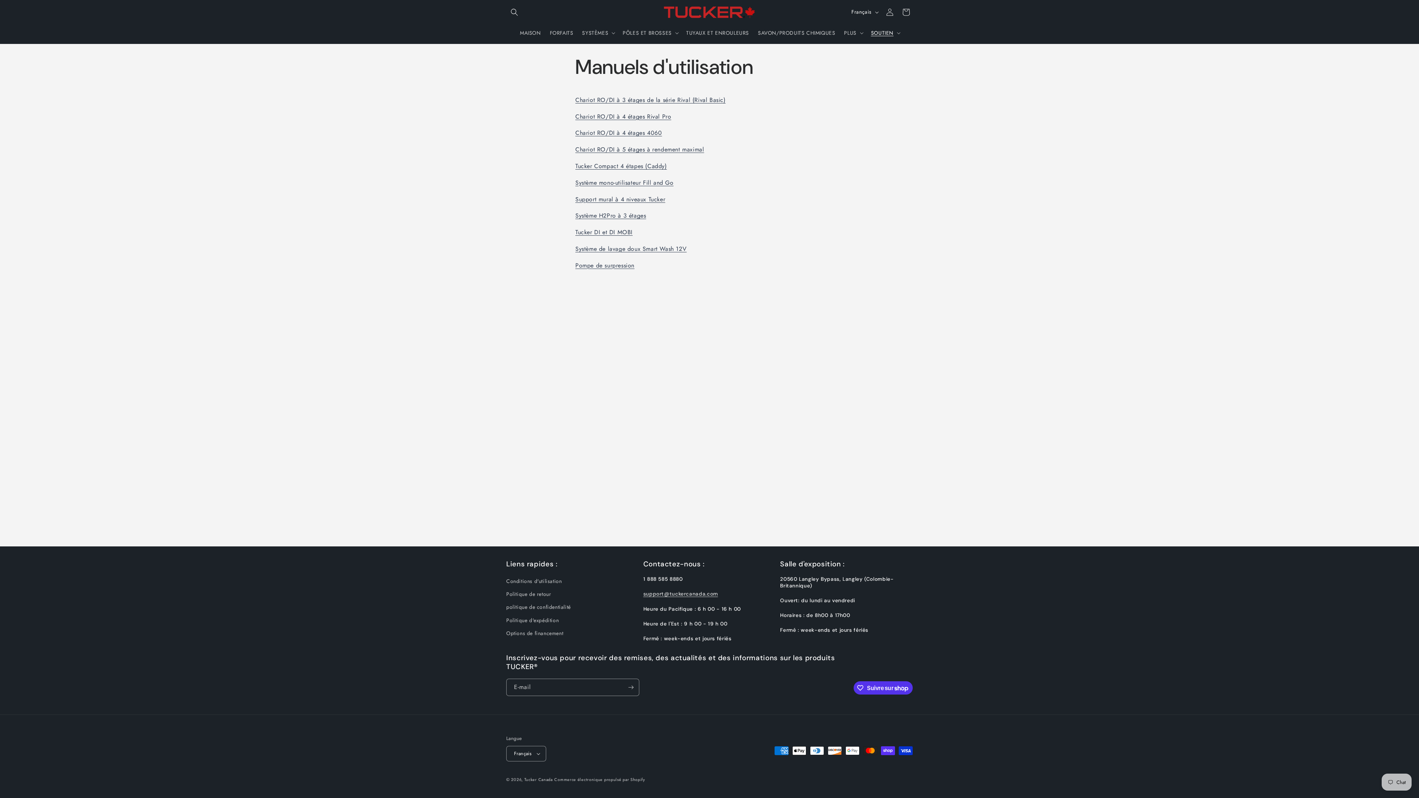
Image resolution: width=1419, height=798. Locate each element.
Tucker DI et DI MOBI (604, 232)
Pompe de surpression (604, 265)
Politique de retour (528, 594)
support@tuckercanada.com (680, 594)
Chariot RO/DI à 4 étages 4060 (618, 133)
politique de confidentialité (538, 607)
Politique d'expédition (532, 620)
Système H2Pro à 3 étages (610, 215)
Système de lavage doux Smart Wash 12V (631, 249)
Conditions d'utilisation (534, 581)
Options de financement (534, 633)
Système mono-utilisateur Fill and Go (624, 182)
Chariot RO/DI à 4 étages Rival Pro (623, 116)
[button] (514, 12)
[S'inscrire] (631, 687)
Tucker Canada (538, 779)
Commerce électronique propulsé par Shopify (599, 779)
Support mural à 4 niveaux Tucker (620, 199)
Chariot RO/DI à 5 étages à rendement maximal (639, 149)
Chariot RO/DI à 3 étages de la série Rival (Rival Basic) (650, 100)
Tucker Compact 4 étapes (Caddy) (621, 166)
